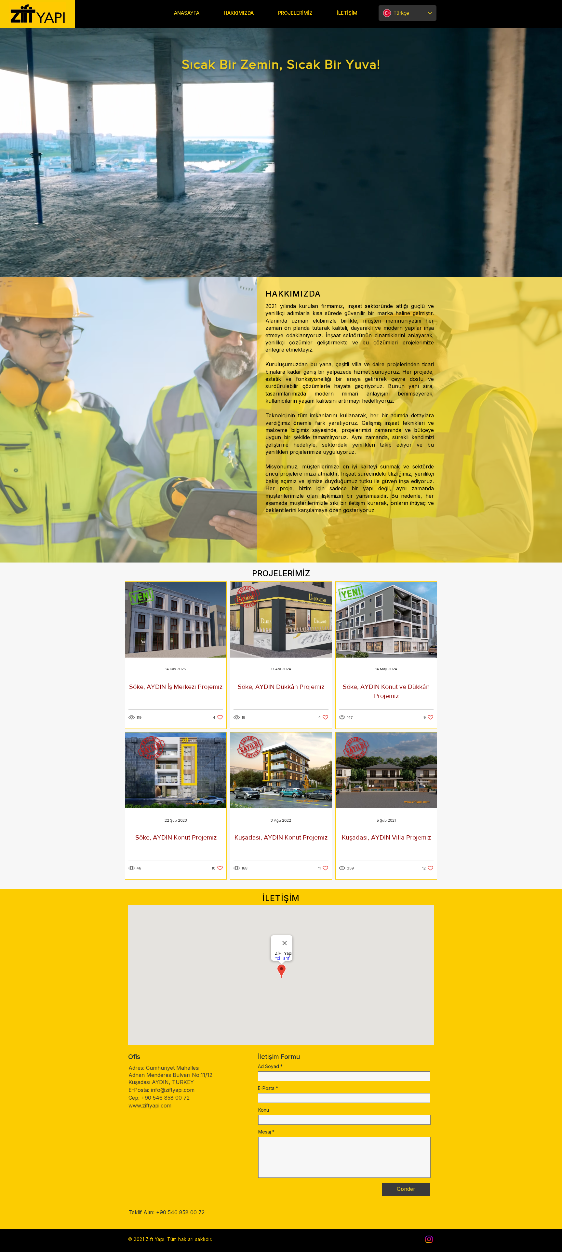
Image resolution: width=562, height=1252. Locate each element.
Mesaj (264, 1132)
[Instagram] (429, 1239)
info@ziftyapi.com (172, 1090)
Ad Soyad (268, 1066)
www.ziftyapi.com (149, 1105)
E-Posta (266, 1088)
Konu (263, 1110)
